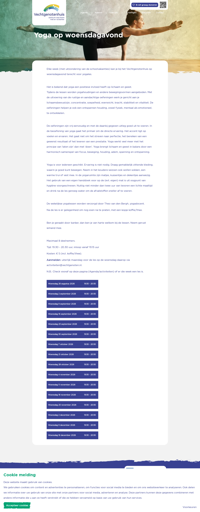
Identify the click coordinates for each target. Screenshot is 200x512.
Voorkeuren (190, 507)
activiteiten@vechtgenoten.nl (64, 265)
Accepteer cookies (17, 505)
